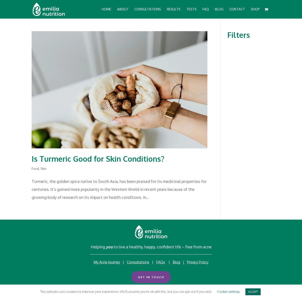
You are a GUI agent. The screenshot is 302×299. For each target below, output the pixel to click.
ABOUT (122, 9)
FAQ (206, 9)
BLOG (219, 9)
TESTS (191, 9)
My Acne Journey (107, 262)
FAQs (160, 262)
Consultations (138, 262)
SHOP (255, 9)
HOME (106, 9)
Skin (43, 169)
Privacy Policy (197, 262)
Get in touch (151, 277)
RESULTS (173, 9)
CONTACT (237, 9)
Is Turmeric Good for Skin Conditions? (98, 158)
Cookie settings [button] (228, 291)
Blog (176, 262)
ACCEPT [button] (253, 291)
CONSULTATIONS (147, 9)
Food (35, 169)
